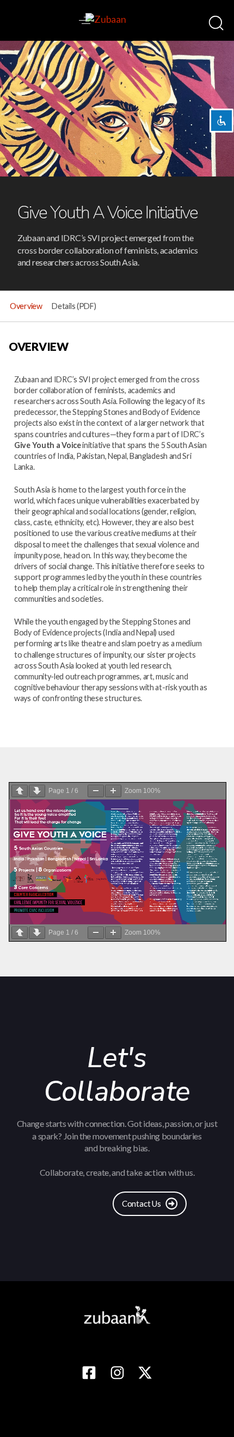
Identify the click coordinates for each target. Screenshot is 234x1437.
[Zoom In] (113, 791)
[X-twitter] (145, 1372)
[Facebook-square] (89, 1372)
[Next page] (37, 791)
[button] (86, 20)
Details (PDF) (74, 306)
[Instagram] (117, 1372)
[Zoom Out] (96, 791)
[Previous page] (19, 791)
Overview (26, 306)
